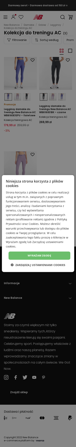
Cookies (34, 224)
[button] (38, 265)
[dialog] (38, 223)
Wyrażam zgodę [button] (39, 255)
